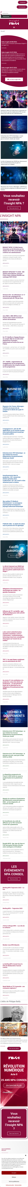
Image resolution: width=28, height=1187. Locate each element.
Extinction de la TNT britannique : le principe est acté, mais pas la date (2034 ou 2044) (14, 755)
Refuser (14, 1177)
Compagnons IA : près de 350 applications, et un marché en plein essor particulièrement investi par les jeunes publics (13, 431)
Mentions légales (18, 1185)
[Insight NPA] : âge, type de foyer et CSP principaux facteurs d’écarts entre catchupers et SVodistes (13, 845)
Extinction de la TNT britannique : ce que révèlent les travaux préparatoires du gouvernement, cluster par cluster (12, 137)
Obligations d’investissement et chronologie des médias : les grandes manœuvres (12, 590)
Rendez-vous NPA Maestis (11, 945)
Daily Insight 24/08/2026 (9, 42)
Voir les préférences (14, 1181)
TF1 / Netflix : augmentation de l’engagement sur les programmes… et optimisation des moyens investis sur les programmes (14, 364)
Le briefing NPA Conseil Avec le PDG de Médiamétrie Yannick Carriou (12, 965)
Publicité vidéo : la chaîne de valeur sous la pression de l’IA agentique (14, 524)
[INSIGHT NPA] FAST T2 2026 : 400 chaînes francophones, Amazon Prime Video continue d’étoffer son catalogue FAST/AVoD (13, 274)
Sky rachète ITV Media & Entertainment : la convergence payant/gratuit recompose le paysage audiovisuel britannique (13, 503)
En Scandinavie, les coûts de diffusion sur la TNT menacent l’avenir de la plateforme (12, 822)
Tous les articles (14, 236)
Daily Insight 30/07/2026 (9, 67)
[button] (25, 1155)
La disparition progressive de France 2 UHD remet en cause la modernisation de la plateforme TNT (13, 777)
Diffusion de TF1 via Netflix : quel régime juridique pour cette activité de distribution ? (14, 612)
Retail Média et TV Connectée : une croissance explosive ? (14, 987)
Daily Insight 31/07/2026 (9, 52)
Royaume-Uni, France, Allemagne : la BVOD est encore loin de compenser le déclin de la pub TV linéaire (14, 188)
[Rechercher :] (14, 13)
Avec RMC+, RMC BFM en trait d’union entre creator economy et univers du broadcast (13, 317)
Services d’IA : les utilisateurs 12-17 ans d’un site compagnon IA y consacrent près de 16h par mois (14, 296)
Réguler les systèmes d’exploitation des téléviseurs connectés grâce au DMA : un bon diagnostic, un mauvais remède (14, 801)
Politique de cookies (10, 1185)
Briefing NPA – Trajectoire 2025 (12, 908)
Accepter (14, 1173)
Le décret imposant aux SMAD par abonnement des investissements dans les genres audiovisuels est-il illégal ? (14, 162)
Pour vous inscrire (14, 208)
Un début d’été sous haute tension (10, 1038)
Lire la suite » (4, 47)
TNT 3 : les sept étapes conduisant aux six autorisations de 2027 (13, 660)
